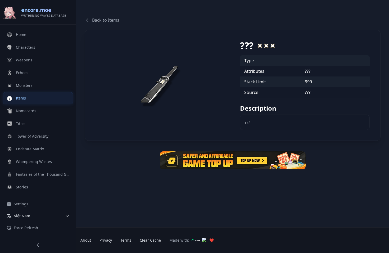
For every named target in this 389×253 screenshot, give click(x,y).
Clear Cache (150, 240)
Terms (125, 240)
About (85, 240)
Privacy (105, 240)
